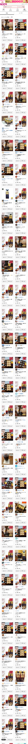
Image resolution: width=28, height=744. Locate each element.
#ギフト (8, 178)
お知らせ (17, 9)
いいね (11, 64)
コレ (5, 64)
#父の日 (3, 130)
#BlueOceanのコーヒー (19, 468)
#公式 (16, 395)
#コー (4, 179)
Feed (3, 9)
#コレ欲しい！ (4, 178)
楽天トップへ (24, 4)
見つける (10, 9)
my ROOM (24, 9)
